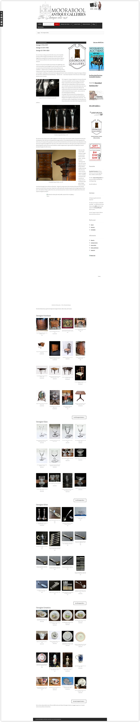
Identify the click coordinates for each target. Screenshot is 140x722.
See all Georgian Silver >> (80, 603)
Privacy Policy (93, 245)
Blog (94, 24)
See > (95, 76)
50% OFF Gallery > (94, 106)
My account (41, 27)
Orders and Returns (94, 247)
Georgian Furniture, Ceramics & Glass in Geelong (96, 137)
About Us (92, 240)
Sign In (92, 224)
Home (39, 32)
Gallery (40, 24)
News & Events (86, 24)
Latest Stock (77, 24)
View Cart (93, 227)
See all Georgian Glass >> (80, 500)
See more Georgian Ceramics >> (79, 701)
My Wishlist (93, 229)
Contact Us (93, 250)
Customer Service (94, 242)
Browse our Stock (65, 24)
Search (56, 24)
